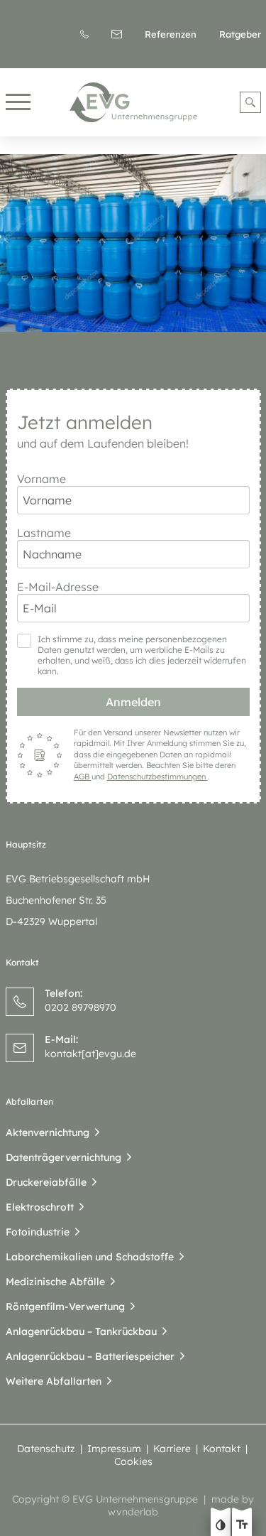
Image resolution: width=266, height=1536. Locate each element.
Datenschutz (46, 1448)
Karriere (172, 1448)
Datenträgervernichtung (63, 1157)
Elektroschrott (40, 1207)
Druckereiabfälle (46, 1182)
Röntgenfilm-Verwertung (65, 1306)
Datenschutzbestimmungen (157, 776)
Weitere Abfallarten (53, 1381)
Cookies (133, 1461)
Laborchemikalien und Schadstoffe (90, 1256)
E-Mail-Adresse (58, 587)
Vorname (41, 479)
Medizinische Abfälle (55, 1281)
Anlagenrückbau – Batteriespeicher (90, 1356)
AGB (83, 776)
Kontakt (221, 1448)
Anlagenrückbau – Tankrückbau (81, 1331)
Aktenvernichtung (47, 1132)
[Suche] (250, 102)
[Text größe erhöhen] (242, 1526)
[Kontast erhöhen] (221, 1526)
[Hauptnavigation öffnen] (18, 102)
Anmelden (133, 702)
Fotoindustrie (38, 1232)
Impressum (114, 1448)
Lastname (44, 533)
